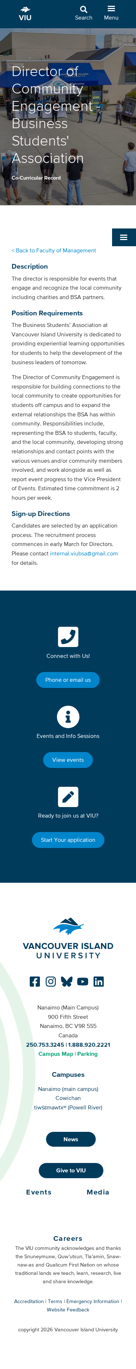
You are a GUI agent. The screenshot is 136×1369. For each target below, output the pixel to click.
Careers (68, 1238)
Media (98, 1192)
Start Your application (68, 839)
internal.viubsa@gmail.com (84, 553)
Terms (55, 1301)
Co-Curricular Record (36, 178)
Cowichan (68, 1098)
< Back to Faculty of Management (55, 250)
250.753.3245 (45, 1044)
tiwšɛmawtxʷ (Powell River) (68, 1107)
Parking (87, 1053)
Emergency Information (92, 1301)
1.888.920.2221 (89, 1044)
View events (68, 759)
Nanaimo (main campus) (68, 1088)
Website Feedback (68, 1310)
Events (39, 1192)
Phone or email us (68, 679)
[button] (124, 237)
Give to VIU (71, 1170)
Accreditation (29, 1301)
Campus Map (55, 1053)
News (70, 1139)
